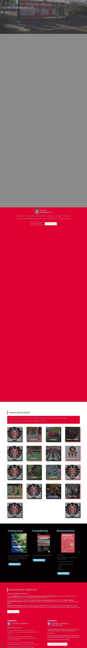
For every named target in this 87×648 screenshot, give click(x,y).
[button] (5, 12)
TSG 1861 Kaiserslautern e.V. (17, 7)
